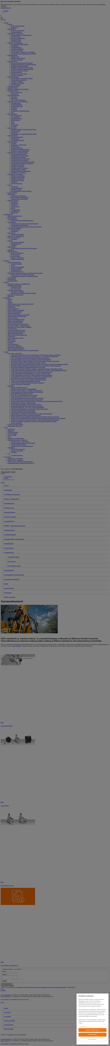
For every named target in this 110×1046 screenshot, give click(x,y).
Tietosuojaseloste (83, 1026)
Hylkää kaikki (92, 1034)
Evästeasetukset (92, 1039)
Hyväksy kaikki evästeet (92, 1030)
